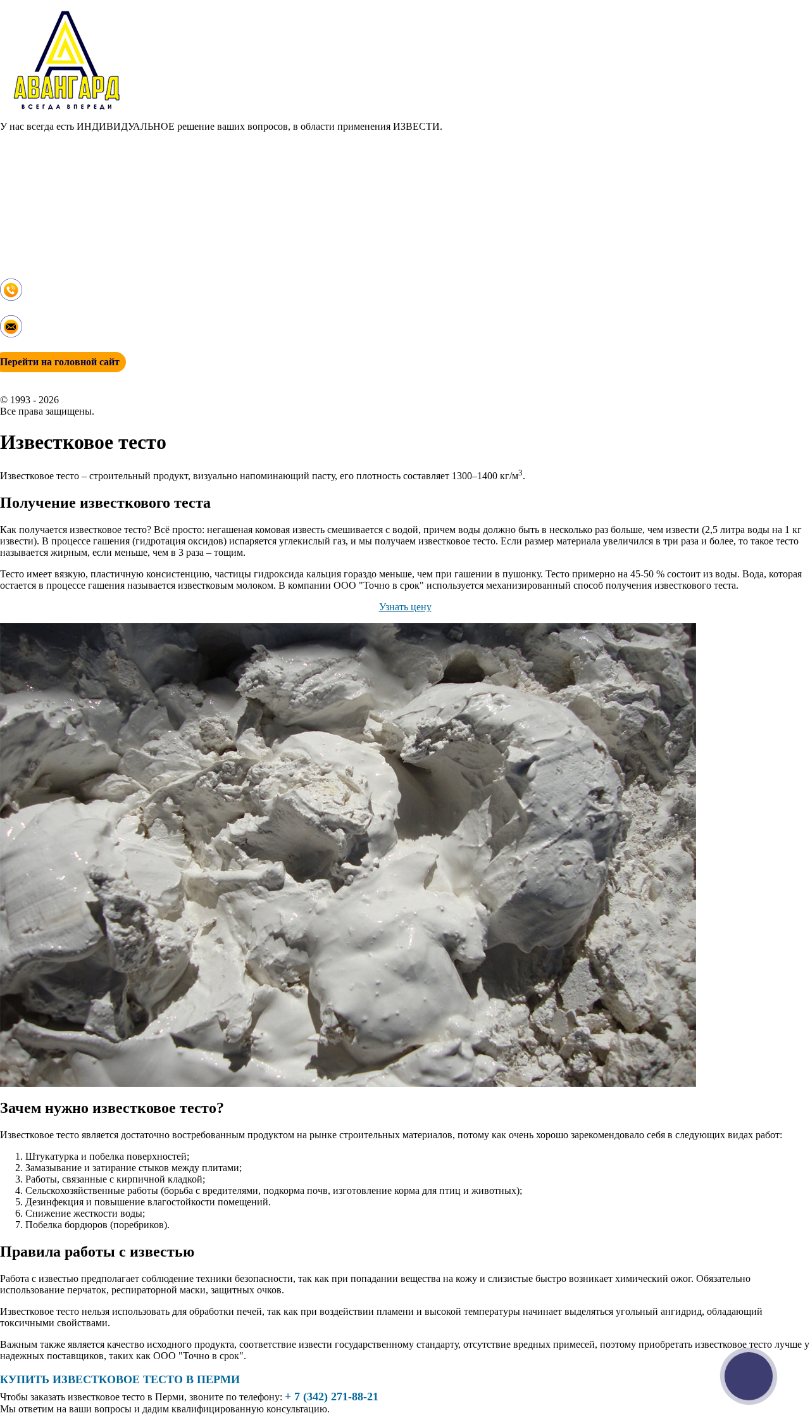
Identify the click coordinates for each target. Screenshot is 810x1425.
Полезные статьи (36, 251)
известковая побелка (44, 240)
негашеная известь (40, 228)
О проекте (22, 149)
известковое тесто (38, 217)
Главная (17, 137)
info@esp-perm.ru (36, 342)
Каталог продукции (42, 160)
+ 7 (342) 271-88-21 (41, 309)
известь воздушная (40, 194)
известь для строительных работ (69, 171)
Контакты (21, 263)
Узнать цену (405, 606)
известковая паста (38, 206)
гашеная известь (35, 183)
